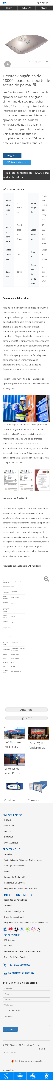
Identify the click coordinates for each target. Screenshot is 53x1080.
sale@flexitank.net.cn (21, 972)
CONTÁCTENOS (11, 842)
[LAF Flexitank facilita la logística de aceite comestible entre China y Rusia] (14, 733)
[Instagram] (33, 929)
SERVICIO (8, 831)
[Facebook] (22, 929)
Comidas (9, 800)
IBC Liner (8, 945)
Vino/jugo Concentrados (14, 865)
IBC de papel (9, 940)
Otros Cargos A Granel (14, 917)
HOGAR (8, 8)
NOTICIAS (8, 837)
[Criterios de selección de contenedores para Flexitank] (14, 760)
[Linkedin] (5, 929)
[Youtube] (10, 929)
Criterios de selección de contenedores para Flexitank (14, 771)
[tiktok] (16, 929)
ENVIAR (10, 1029)
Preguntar (12, 155)
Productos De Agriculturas (15, 900)
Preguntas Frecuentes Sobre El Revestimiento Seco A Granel (27, 922)
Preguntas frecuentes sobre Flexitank (20, 888)
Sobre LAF (26, 8)
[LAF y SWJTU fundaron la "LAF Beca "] (38, 733)
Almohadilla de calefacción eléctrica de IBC (23, 951)
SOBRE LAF (9, 825)
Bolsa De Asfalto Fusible (15, 957)
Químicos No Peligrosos (14, 911)
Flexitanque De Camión (14, 882)
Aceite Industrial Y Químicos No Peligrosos (23, 860)
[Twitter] (39, 929)
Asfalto (7, 871)
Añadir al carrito (19, 162)
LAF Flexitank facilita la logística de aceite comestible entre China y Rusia (13, 744)
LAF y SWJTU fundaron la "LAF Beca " (36, 745)
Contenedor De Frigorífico (15, 877)
